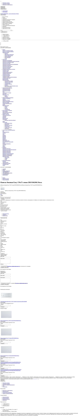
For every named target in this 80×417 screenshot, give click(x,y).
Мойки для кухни (6, 114)
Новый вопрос (3, 272)
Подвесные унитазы (6, 89)
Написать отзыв (3, 255)
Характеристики (6, 213)
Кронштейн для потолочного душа (11, 85)
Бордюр (6, 53)
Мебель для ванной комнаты (8, 97)
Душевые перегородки (7, 73)
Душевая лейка (7, 82)
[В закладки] (0, 186)
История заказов (6, 398)
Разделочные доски (8, 123)
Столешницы (7, 109)
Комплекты (5, 119)
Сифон (6, 158)
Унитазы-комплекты (6, 88)
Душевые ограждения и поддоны (9, 69)
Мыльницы (5, 139)
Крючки (4, 138)
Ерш (3, 133)
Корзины (4, 137)
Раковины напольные (7, 151)
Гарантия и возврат (6, 3)
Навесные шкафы (6, 102)
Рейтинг (2, 264)
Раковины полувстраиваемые (8, 153)
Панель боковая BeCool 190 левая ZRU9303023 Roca (10, 363)
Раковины (4, 147)
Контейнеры (7, 126)
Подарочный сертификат (7, 392)
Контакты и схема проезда (7, 4)
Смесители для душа (6, 63)
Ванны (4, 49)
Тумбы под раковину (6, 98)
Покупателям (2, 388)
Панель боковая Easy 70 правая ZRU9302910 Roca (9, 355)
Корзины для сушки (8, 125)
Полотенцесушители (6, 160)
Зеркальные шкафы (6, 100)
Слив (6, 58)
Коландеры (7, 124)
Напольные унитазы (6, 90)
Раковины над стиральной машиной (9, 149)
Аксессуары (5, 122)
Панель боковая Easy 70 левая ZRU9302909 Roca (9, 338)
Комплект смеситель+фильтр (10, 120)
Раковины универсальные (7, 154)
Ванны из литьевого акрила (8, 50)
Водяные (4, 161)
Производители (5, 391)
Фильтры (4, 117)
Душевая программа (6, 75)
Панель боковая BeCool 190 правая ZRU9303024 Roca (10, 370)
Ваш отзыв (2, 258)
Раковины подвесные (7, 152)
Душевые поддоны (6, 74)
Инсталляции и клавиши (7, 110)
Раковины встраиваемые (7, 155)
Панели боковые (8, 56)
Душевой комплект (8, 83)
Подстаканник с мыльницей (8, 141)
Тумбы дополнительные (7, 103)
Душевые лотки (5, 164)
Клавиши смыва (6, 113)
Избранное (5, 400)
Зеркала (4, 99)
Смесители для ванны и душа (8, 62)
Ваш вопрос (2, 277)
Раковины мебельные (7, 148)
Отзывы (4, 214)
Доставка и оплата (6, 2)
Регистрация (5, 11)
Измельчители (5, 118)
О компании (5, 386)
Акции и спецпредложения (8, 393)
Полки (4, 104)
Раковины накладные (7, 150)
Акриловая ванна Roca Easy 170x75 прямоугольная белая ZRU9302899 (13, 301)
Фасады (6, 108)
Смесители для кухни (7, 65)
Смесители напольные (7, 67)
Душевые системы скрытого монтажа (10, 77)
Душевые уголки (6, 70)
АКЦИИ (4, 169)
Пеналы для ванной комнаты (8, 101)
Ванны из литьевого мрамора (8, 51)
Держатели (7, 128)
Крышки (6, 96)
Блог (3, 385)
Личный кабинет (3, 395)
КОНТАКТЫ (5, 174)
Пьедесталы (7, 157)
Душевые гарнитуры (6, 78)
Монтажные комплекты (9, 54)
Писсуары (4, 93)
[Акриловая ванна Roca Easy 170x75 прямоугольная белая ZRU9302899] (6, 300)
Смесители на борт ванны (7, 66)
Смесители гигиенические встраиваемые (10, 64)
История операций (6, 399)
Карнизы (4, 135)
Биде (3, 91)
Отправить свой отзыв (4, 267)
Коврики (4, 136)
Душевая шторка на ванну (7, 72)
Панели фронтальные (9, 55)
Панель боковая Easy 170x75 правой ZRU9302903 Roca (10, 320)
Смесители (5, 59)
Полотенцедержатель (7, 143)
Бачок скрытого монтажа (7, 112)
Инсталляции (5, 111)
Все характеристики (4, 204)
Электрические (5, 162)
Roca (1, 194)
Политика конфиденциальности (9, 384)
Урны (4, 145)
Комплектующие (6, 52)
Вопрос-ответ (5, 215)
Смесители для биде (6, 68)
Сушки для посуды (8, 127)
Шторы (4, 146)
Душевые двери (5, 71)
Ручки (6, 107)
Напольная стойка (6, 140)
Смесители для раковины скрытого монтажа (11, 61)
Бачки (6, 95)
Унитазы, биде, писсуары (7, 87)
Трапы (4, 165)
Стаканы (4, 144)
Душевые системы (6, 76)
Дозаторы (4, 116)
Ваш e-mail (2, 275)
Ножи (4, 121)
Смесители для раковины (7, 60)
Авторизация (5, 10)
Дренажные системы (6, 163)
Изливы (6, 84)
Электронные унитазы (7, 92)
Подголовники (7, 57)
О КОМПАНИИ (6, 173)
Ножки (6, 106)
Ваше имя (2, 256)
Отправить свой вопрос (5, 284)
